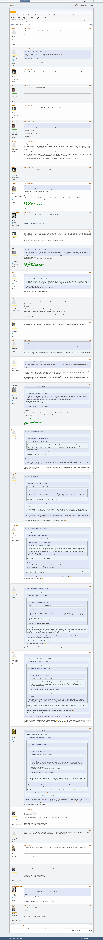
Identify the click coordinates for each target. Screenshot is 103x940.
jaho (13, 340)
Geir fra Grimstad (16, 526)
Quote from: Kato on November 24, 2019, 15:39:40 (35, 386)
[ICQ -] (12, 39)
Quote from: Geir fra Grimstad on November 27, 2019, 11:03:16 (38, 588)
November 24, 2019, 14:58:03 (29, 231)
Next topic (89, 20)
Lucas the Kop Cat (17, 212)
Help (82, 938)
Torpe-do (14, 474)
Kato (13, 48)
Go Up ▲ (92, 938)
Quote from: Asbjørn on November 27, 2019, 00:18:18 (36, 431)
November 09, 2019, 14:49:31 (29, 69)
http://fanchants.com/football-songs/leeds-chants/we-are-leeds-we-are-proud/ (39, 223)
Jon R (35, 14)
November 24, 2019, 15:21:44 (29, 246)
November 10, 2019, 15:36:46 (29, 121)
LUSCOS (13, 5)
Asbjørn (14, 183)
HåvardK (14, 728)
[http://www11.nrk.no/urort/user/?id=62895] (12, 822)
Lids (44, 14)
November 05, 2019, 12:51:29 (29, 48)
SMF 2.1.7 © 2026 (12, 938)
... (21, 24)
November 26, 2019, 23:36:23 (29, 340)
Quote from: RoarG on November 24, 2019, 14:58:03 (36, 249)
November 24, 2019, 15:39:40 (29, 272)
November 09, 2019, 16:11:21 (29, 85)
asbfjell (14, 141)
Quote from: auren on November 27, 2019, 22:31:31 (36, 888)
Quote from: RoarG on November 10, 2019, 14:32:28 (36, 124)
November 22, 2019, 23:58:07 (29, 183)
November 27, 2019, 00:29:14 (29, 428)
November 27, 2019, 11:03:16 (29, 525)
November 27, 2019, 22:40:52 (29, 905)
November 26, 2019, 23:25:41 (29, 321)
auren (13, 810)
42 (29, 24)
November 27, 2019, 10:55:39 (29, 473)
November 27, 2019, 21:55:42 (29, 830)
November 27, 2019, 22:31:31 (29, 865)
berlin (13, 299)
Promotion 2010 (52, 14)
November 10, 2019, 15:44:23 (29, 141)
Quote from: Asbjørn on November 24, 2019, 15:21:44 (36, 274)
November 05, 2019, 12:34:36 (29, 28)
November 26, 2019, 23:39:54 (29, 358)
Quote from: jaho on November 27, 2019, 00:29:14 (35, 476)
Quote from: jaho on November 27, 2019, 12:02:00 (35, 730)
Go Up (12, 925)
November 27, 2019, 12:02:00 (29, 652)
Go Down (13, 24)
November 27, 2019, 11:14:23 (29, 585)
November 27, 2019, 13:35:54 (29, 728)
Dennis (47, 14)
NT (12, 830)
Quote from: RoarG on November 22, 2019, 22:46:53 (36, 186)
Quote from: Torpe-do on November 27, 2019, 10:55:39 (36, 528)
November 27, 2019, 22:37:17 (29, 886)
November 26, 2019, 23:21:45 (29, 298)
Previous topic (83, 20)
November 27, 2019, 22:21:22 (29, 845)
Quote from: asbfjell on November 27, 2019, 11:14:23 (36, 654)
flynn (13, 322)
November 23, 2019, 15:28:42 (29, 212)
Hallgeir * (42, 14)
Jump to (73, 930)
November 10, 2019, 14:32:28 (29, 105)
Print (91, 24)
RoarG (13, 69)
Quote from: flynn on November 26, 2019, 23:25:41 (35, 343)
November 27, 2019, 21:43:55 (29, 809)
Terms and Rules (86, 938)
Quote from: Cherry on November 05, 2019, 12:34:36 (36, 51)
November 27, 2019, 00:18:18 (29, 384)
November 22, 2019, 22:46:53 (29, 167)
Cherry (13, 28)
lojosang (37, 14)
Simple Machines (19, 938)
